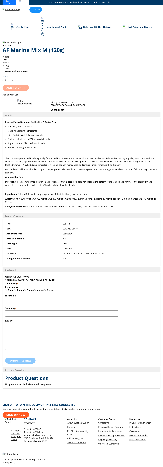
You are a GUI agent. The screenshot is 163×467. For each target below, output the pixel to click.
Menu (37, 9)
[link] (153, 9)
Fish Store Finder (137, 439)
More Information (15, 216)
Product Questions (15, 370)
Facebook (16, 430)
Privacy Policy (9, 462)
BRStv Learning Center (140, 422)
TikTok (14, 439)
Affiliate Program (75, 438)
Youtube (15, 433)
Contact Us (103, 422)
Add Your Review (20, 71)
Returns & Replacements (110, 431)
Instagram (16, 436)
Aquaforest (8, 45)
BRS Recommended (138, 435)
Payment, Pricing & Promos (111, 435)
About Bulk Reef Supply (78, 422)
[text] (81, 68)
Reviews (10, 270)
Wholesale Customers (108, 443)
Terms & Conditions (76, 442)
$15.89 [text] (5, 76)
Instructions (135, 427)
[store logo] (13, 9)
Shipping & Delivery (107, 439)
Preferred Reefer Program (110, 427)
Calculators (134, 431)
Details (9, 115)
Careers (71, 427)
